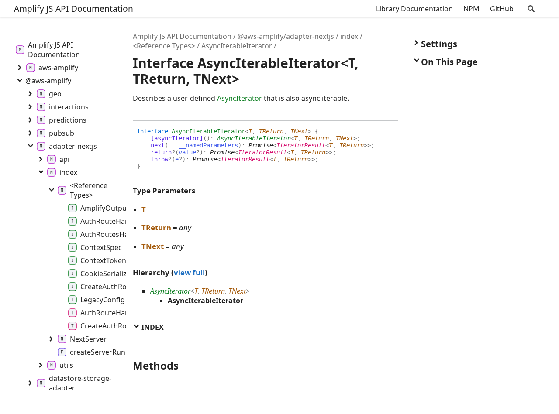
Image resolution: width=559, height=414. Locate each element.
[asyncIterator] (177, 138)
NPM (471, 9)
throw (159, 159)
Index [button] (152, 327)
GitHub (502, 9)
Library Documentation (414, 9)
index (349, 36)
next (158, 145)
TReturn (271, 131)
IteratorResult (300, 145)
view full (189, 272)
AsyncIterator (239, 98)
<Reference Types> (164, 46)
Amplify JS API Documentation (73, 8)
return (161, 152)
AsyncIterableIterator (236, 46)
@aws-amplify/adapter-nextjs (286, 36)
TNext (299, 131)
